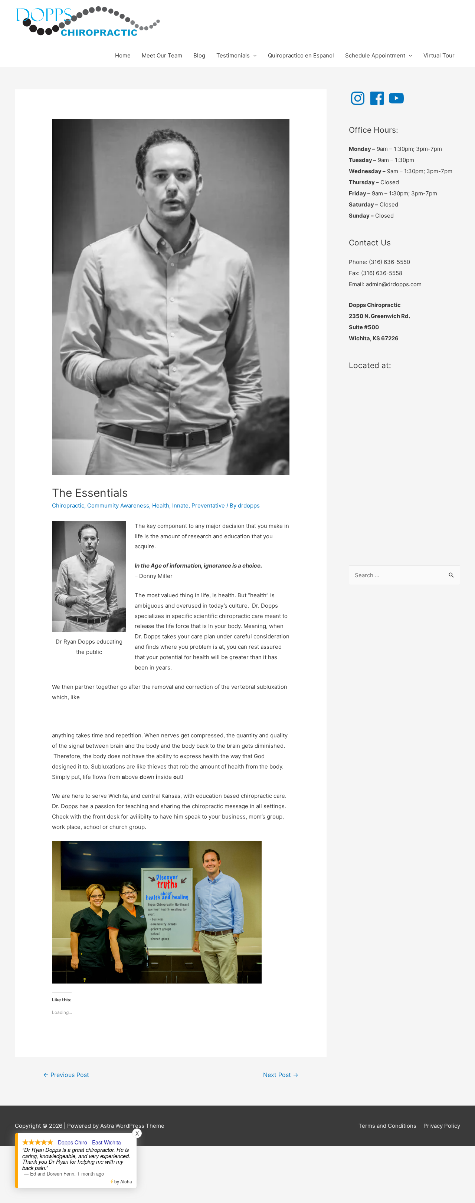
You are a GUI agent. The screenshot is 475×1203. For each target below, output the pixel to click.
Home (123, 55)
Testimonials (233, 55)
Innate (180, 505)
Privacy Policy (441, 1125)
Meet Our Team (162, 55)
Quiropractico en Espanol (301, 55)
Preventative (208, 505)
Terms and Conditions (387, 1125)
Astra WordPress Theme (132, 1125)
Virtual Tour (439, 55)
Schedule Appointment (375, 55)
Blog (199, 55)
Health (160, 505)
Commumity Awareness (118, 505)
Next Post (280, 1074)
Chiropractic (68, 505)
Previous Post (66, 1074)
